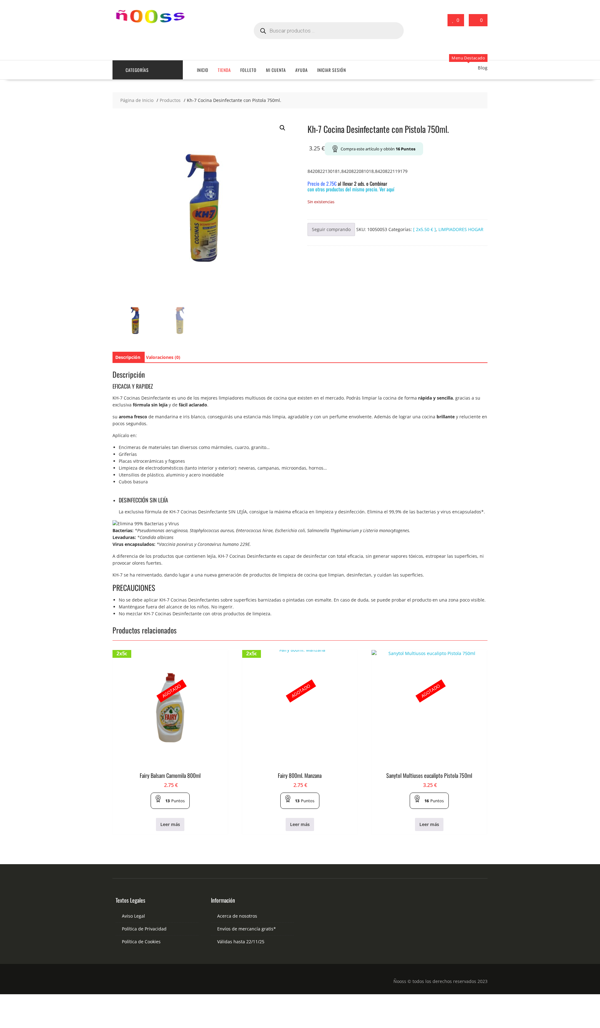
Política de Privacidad (144, 929)
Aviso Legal (133, 916)
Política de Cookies (141, 942)
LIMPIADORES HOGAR (460, 229)
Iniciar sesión (331, 70)
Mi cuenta (276, 70)
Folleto (248, 70)
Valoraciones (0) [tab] (163, 357)
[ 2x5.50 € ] (424, 229)
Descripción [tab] (127, 357)
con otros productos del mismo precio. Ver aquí (351, 189)
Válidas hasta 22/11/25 (240, 942)
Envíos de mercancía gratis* (246, 929)
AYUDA (301, 70)
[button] (282, 128)
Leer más (170, 824)
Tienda (224, 70)
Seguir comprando (331, 229)
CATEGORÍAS (137, 70)
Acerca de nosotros (237, 916)
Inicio (202, 70)
